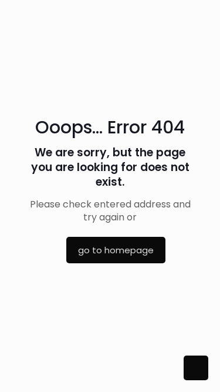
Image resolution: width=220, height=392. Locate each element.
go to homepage (116, 250)
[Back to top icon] (196, 368)
